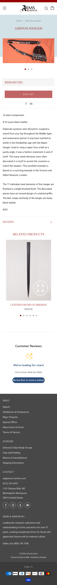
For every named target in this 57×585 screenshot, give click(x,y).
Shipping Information (13, 463)
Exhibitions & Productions (16, 412)
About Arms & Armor (13, 427)
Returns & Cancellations (15, 457)
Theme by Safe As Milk (20, 557)
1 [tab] (20, 315)
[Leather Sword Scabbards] (28, 270)
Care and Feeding (11, 452)
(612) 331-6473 (10, 483)
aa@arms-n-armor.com (14, 478)
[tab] (25, 69)
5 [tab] (33, 315)
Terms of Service (11, 432)
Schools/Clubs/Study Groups (17, 447)
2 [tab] (23, 315)
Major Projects (10, 417)
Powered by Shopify (38, 557)
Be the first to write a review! (28, 380)
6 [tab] (36, 315)
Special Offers (10, 422)
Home (19, 21)
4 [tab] (30, 315)
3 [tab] (27, 315)
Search (6, 407)
